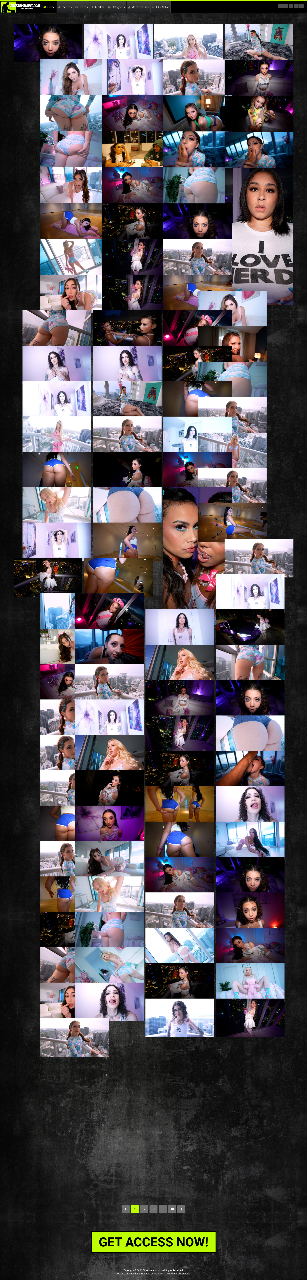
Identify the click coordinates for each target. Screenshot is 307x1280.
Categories (118, 7)
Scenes (83, 7)
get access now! (153, 1242)
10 (172, 1209)
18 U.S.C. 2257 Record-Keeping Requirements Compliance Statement (153, 1273)
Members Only (140, 7)
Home (51, 7)
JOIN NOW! (162, 7)
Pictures (66, 7)
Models (99, 7)
